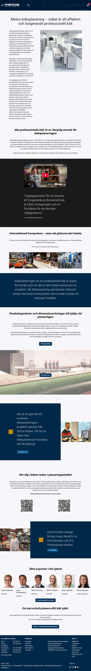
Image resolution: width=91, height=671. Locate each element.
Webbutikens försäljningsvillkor (33, 665)
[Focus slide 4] (50, 392)
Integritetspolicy (6, 665)
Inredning (28, 650)
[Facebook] (73, 667)
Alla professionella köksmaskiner (58, 641)
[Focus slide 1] (40, 392)
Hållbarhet (75, 641)
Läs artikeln (53, 550)
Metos (74, 638)
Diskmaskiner (29, 648)
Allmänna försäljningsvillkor (53, 665)
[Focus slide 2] (44, 392)
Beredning (28, 641)
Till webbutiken (46, 344)
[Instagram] (70, 667)
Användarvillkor (17, 665)
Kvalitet (74, 646)
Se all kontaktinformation (45, 600)
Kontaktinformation (8, 638)
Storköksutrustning (54, 646)
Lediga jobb (75, 643)
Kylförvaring (29, 646)
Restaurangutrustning (54, 643)
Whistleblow (5, 668)
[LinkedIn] (78, 667)
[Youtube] (75, 667)
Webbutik (28, 638)
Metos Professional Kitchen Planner (45, 626)
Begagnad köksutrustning (56, 648)
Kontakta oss (45, 375)
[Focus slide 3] (47, 392)
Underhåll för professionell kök (57, 650)
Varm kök (28, 643)
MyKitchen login (77, 648)
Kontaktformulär (6, 655)
